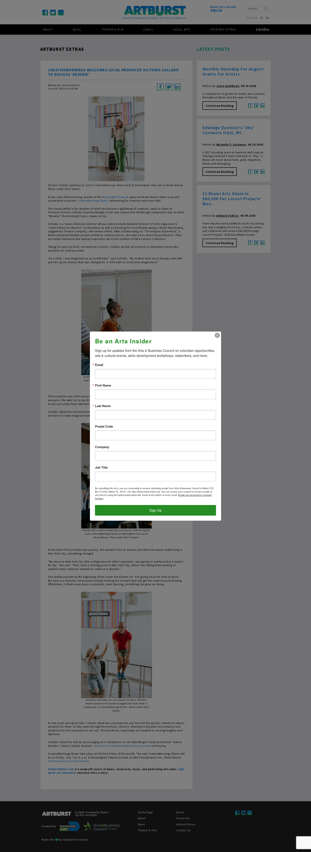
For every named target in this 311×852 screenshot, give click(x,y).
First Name (103, 385)
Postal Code (104, 426)
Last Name (103, 405)
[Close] (217, 335)
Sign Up (155, 510)
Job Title (101, 467)
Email (99, 364)
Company (102, 447)
